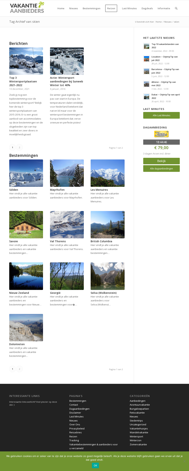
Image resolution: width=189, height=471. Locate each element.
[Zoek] (176, 8)
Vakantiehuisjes (139, 428)
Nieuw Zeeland (19, 293)
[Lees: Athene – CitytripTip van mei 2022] (146, 84)
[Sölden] (26, 173)
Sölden (13, 189)
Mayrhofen (57, 189)
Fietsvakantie (137, 412)
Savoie (13, 241)
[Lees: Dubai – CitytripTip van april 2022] (146, 96)
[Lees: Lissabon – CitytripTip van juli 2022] (146, 58)
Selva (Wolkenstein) (103, 293)
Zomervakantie (138, 444)
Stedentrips (136, 420)
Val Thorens (58, 241)
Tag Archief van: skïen (24, 22)
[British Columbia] (107, 224)
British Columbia (101, 241)
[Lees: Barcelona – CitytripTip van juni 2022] (146, 71)
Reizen (73, 436)
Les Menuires (99, 189)
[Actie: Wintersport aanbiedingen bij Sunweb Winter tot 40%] (67, 61)
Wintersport (136, 436)
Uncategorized (138, 424)
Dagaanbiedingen (79, 408)
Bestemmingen (77, 400)
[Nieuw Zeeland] (26, 276)
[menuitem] (61, 8)
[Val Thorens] (67, 224)
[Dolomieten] (26, 327)
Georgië (55, 293)
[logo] (27, 8)
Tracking (74, 440)
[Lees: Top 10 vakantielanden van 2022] (146, 46)
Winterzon (135, 440)
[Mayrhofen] (67, 173)
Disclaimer (75, 412)
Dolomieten (17, 344)
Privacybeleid (77, 428)
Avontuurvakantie (140, 404)
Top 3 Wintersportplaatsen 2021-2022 (23, 81)
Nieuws (73, 420)
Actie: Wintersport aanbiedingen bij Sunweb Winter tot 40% (66, 81)
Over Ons (74, 424)
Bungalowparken (139, 408)
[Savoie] (26, 224)
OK (95, 465)
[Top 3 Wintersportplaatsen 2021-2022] (26, 61)
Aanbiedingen (137, 400)
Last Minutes (76, 416)
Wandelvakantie (139, 432)
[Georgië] (67, 276)
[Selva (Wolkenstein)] (107, 276)
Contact (73, 404)
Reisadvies (75, 432)
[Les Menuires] (107, 173)
